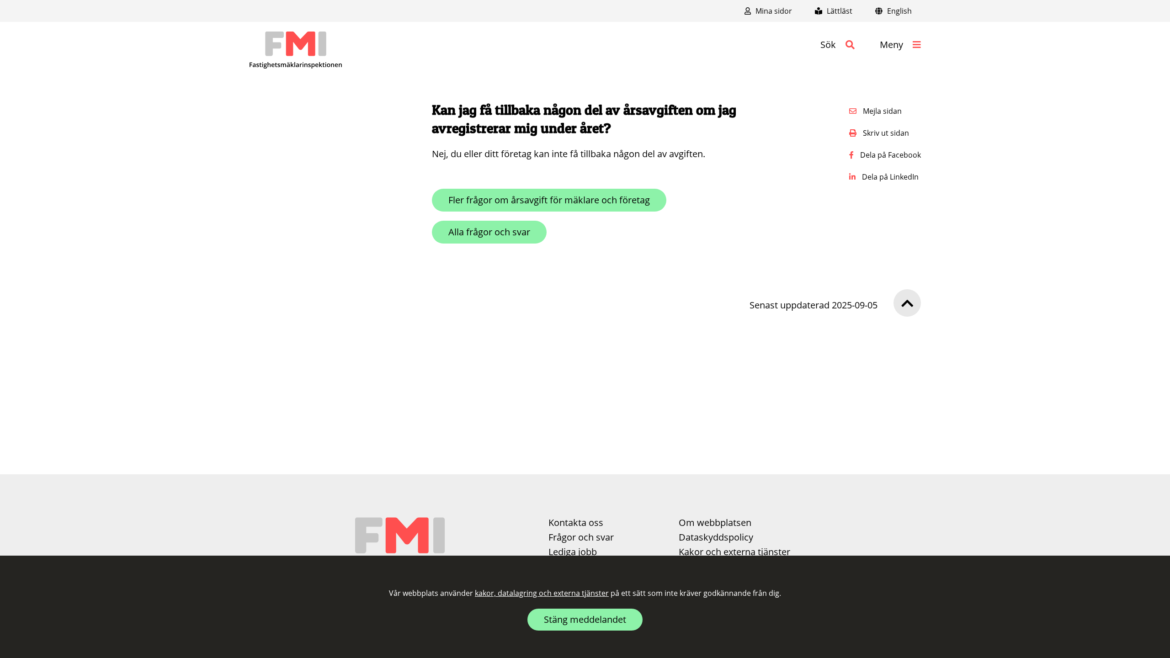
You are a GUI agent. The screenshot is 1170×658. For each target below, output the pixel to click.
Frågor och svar (581, 537)
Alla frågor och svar (489, 232)
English (898, 11)
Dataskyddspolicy (716, 537)
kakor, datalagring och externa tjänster (542, 593)
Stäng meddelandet (585, 619)
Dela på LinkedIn (889, 177)
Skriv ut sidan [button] (885, 133)
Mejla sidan (881, 111)
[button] (837, 44)
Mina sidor (773, 11)
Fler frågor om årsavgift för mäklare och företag (549, 200)
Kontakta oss (575, 522)
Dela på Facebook (889, 155)
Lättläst (838, 11)
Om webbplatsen (715, 522)
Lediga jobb (572, 552)
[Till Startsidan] (295, 50)
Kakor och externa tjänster (734, 552)
